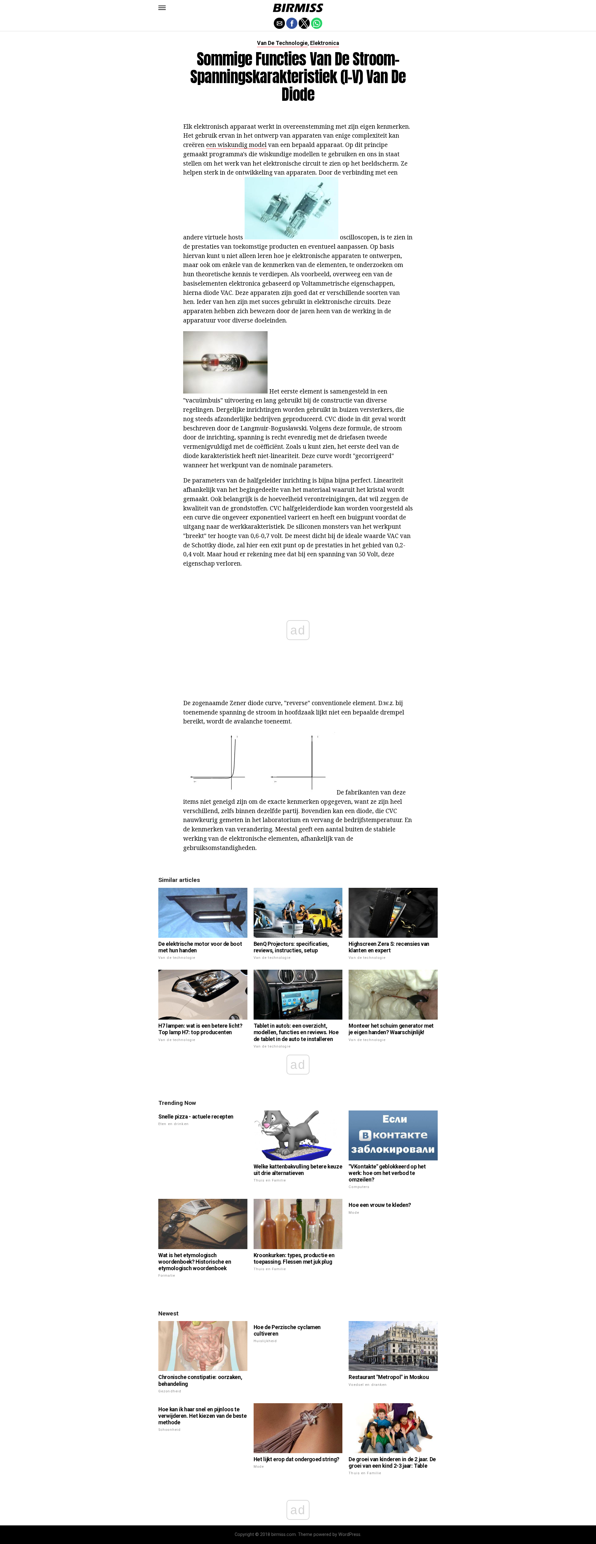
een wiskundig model (236, 144)
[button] (162, 8)
